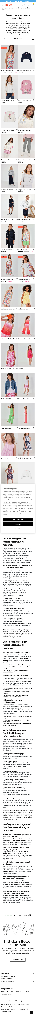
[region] (18, 508)
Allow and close (18, 519)
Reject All (18, 524)
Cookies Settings (18, 529)
